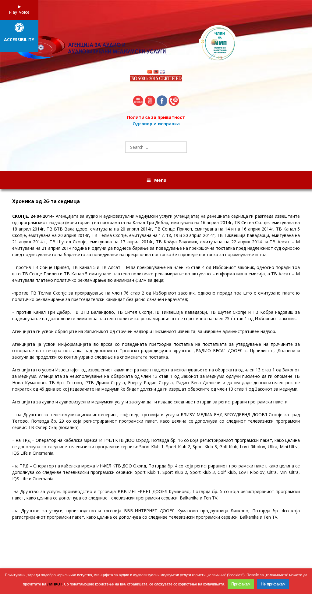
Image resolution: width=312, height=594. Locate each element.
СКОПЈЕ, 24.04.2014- (33, 216)
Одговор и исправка (156, 124)
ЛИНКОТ (54, 584)
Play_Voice (19, 12)
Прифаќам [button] (240, 584)
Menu (160, 180)
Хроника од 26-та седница (46, 201)
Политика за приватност (156, 117)
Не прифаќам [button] (273, 584)
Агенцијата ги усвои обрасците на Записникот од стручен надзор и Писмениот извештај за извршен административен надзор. (144, 331)
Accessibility (19, 39)
